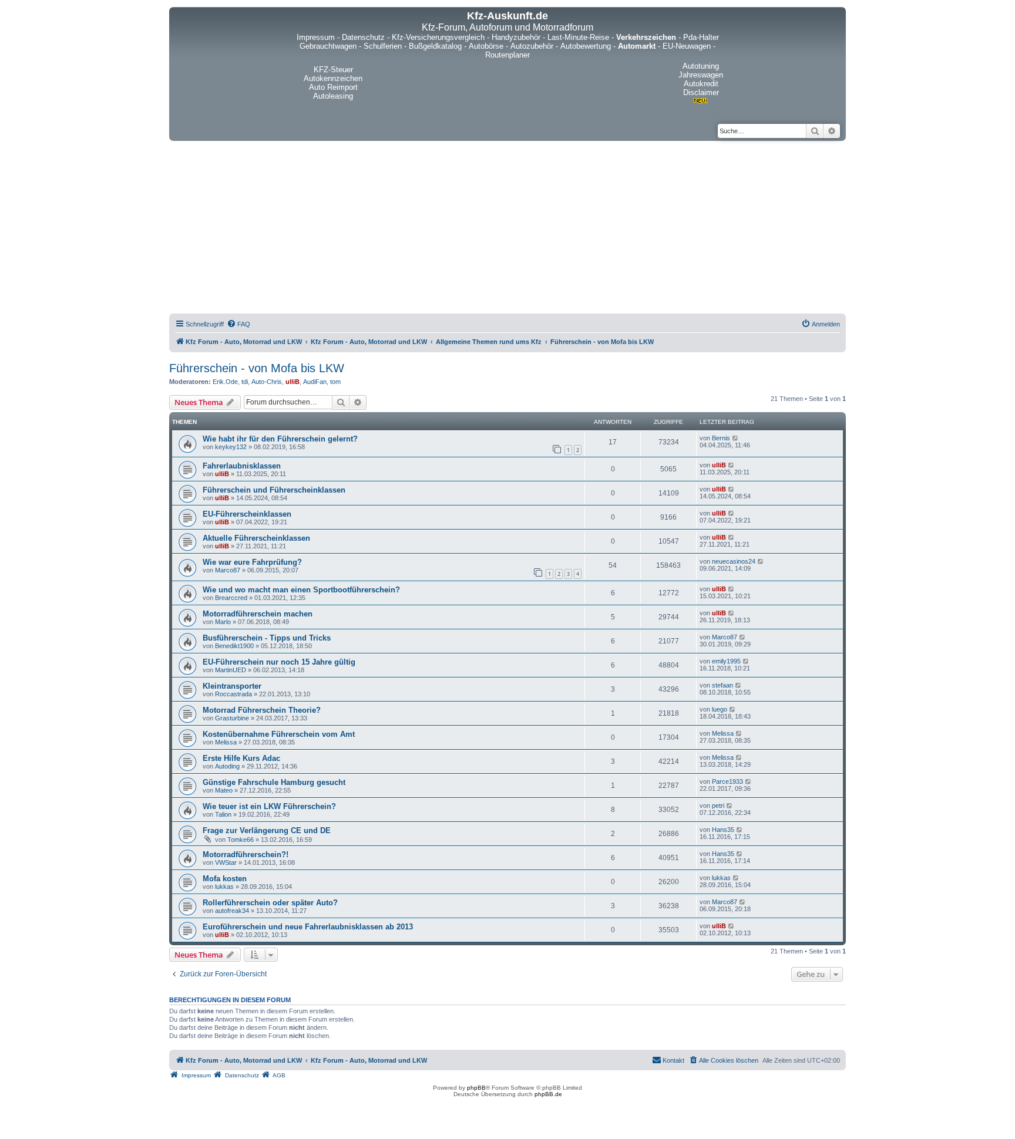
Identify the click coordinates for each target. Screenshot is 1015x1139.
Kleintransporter (232, 686)
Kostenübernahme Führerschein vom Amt (279, 734)
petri (718, 805)
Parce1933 (727, 781)
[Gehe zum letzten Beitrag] (736, 438)
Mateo (224, 790)
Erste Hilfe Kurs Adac (241, 758)
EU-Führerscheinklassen (247, 514)
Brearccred (231, 597)
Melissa (226, 742)
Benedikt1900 (234, 645)
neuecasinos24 (733, 561)
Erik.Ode (225, 381)
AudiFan (315, 381)
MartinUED (230, 669)
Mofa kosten (225, 878)
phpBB (476, 1087)
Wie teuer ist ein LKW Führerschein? (269, 806)
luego (719, 709)
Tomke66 (240, 839)
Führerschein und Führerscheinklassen (274, 490)
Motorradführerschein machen (257, 613)
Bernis (721, 438)
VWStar (226, 862)
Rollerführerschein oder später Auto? (270, 902)
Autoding (227, 766)
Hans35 (723, 829)
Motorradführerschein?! (245, 854)
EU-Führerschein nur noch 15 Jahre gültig (279, 662)
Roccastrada (233, 693)
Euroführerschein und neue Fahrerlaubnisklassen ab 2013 (308, 926)
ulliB (292, 381)
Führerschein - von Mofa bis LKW (256, 368)
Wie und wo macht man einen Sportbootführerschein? (301, 589)
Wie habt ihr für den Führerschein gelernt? (280, 438)
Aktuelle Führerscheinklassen (256, 538)
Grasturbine (232, 718)
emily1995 (726, 661)
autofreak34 (232, 910)
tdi (244, 381)
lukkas (224, 886)
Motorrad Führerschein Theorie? (262, 710)
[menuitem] (238, 324)
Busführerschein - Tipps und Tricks (267, 637)
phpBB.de (548, 1094)
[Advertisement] (507, 229)
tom (335, 381)
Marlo (223, 621)
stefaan (722, 685)
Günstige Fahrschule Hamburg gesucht (274, 782)
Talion (223, 814)
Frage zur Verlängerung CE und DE (267, 830)
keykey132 (231, 446)
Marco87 (227, 570)
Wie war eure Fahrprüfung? (252, 562)
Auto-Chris (266, 381)
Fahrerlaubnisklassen (242, 465)
